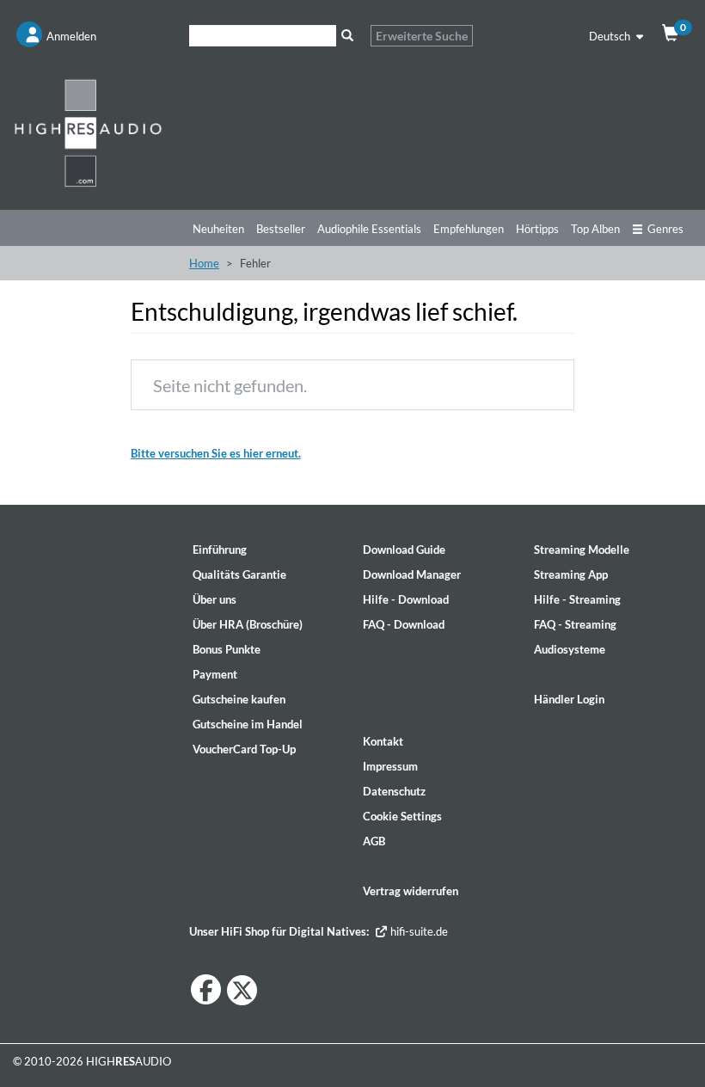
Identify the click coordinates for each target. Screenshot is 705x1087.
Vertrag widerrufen (410, 891)
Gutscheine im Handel (248, 724)
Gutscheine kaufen (239, 699)
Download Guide (404, 549)
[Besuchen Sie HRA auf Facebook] (206, 989)
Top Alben (595, 229)
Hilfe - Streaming (577, 599)
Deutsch (611, 36)
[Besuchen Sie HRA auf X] (242, 990)
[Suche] (347, 35)
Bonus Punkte (227, 649)
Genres (665, 229)
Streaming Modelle (581, 549)
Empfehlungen (468, 229)
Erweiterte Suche (422, 35)
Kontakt (383, 741)
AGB (374, 841)
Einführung (220, 549)
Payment (215, 674)
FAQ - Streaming (575, 624)
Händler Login (569, 699)
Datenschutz (394, 791)
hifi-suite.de (418, 931)
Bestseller (280, 229)
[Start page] (88, 132)
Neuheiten (218, 229)
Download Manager (412, 574)
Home (204, 263)
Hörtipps (537, 229)
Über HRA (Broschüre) (248, 624)
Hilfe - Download (406, 599)
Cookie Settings (402, 816)
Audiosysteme (569, 649)
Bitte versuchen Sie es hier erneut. (216, 453)
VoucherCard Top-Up (244, 749)
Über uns (214, 599)
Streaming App (571, 574)
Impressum (390, 766)
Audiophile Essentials (369, 229)
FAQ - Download (403, 624)
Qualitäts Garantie (239, 574)
